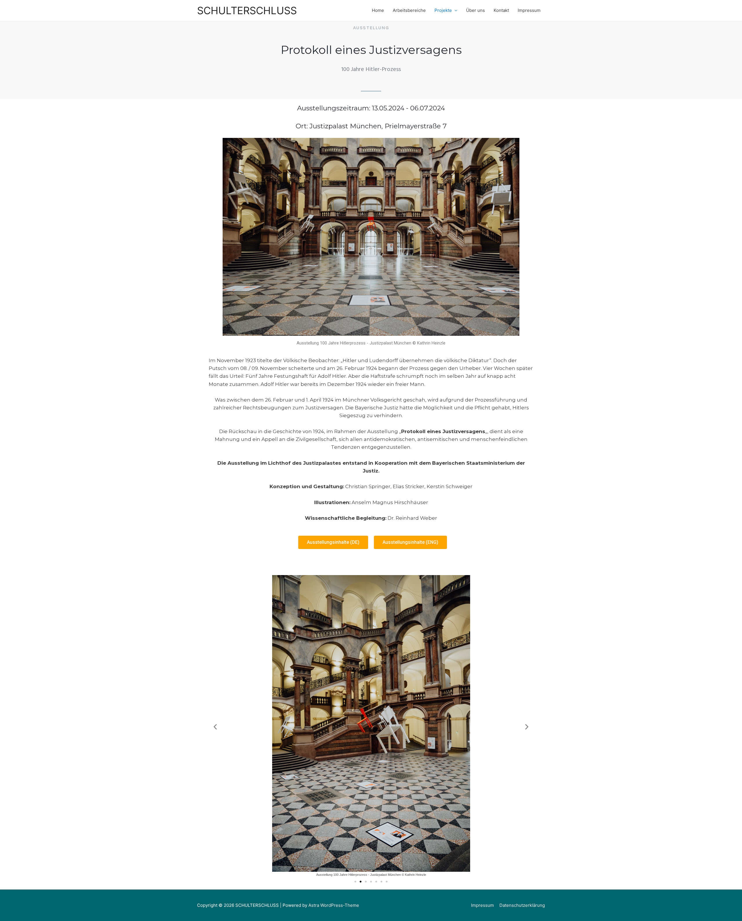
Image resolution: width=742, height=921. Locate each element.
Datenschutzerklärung (522, 905)
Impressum (529, 10)
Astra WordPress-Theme (333, 905)
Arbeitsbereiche (409, 10)
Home (378, 10)
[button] (333, 542)
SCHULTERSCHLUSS (247, 10)
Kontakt (501, 10)
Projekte (443, 10)
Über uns (475, 10)
